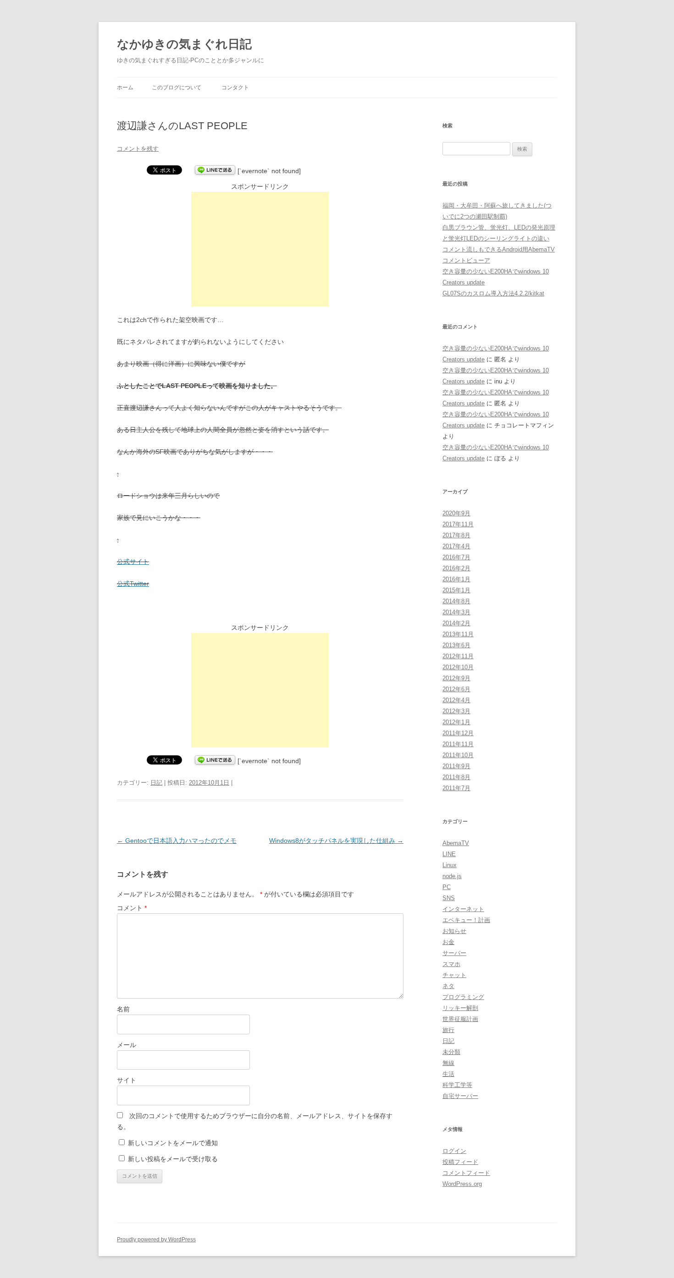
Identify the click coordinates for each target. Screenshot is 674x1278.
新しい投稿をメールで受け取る (173, 1159)
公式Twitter (133, 583)
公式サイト (133, 561)
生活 (448, 1073)
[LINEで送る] (215, 171)
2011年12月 (458, 733)
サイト (126, 1080)
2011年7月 (456, 788)
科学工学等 (457, 1084)
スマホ (451, 964)
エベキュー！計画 (466, 920)
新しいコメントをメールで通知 (173, 1143)
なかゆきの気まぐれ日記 (184, 44)
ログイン (454, 1150)
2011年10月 (458, 755)
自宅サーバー (460, 1095)
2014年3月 (456, 612)
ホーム (125, 87)
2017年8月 (456, 535)
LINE (449, 854)
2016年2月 (456, 568)
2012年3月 (456, 711)
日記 (156, 782)
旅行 (448, 1030)
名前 (123, 1009)
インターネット (463, 909)
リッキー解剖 (460, 1008)
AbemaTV (455, 843)
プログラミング (463, 997)
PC (446, 887)
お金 (448, 942)
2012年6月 (456, 689)
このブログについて (176, 87)
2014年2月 (456, 623)
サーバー (454, 953)
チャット (454, 975)
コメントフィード (466, 1172)
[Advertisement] (260, 249)
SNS (448, 898)
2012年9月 (456, 678)
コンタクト (235, 87)
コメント (132, 908)
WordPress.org (462, 1183)
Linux (449, 865)
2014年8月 (456, 601)
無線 (448, 1063)
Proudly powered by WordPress (156, 1239)
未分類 (451, 1052)
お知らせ (454, 931)
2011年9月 (456, 766)
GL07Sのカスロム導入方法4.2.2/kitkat (493, 293)
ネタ (448, 986)
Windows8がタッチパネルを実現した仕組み (336, 840)
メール (126, 1045)
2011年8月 (456, 777)
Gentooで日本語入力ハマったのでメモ (177, 840)
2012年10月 (458, 667)
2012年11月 (458, 656)
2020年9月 (456, 513)
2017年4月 (456, 546)
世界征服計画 (460, 1019)
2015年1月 (456, 590)
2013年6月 (456, 645)
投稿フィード (460, 1161)
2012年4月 (456, 700)
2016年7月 (456, 557)
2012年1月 (456, 722)
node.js (452, 876)
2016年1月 (456, 579)
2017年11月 (458, 524)
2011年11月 (458, 744)
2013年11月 (458, 634)
